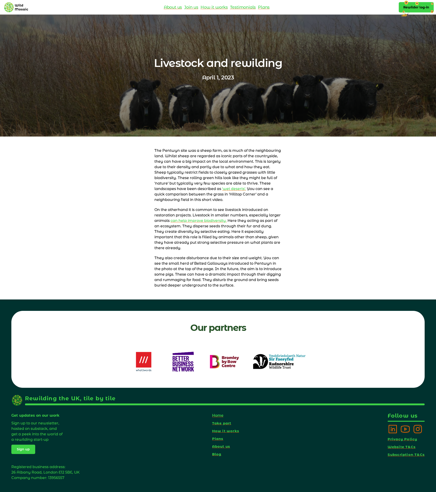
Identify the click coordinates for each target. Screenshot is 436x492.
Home (217, 415)
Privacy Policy (402, 439)
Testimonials (243, 7)
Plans (264, 7)
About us (173, 7)
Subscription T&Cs (406, 454)
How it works (214, 7)
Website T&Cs (402, 447)
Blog (217, 454)
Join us (191, 7)
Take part (221, 423)
